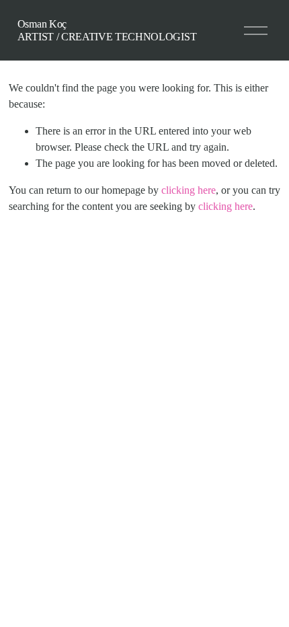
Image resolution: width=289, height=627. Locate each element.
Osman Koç (42, 24)
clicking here (188, 190)
